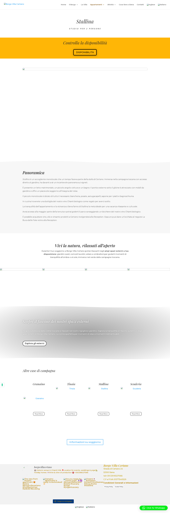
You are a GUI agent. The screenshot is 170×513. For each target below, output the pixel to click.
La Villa (84, 5)
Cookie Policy (119, 487)
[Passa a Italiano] (90, 507)
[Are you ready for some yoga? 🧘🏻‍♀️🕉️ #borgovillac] (73, 488)
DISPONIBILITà (85, 52)
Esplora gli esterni (34, 343)
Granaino (39, 384)
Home (63, 5)
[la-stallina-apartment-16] (85, 151)
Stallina (103, 384)
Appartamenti (96, 5)
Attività (110, 5)
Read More (39, 414)
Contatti (140, 5)
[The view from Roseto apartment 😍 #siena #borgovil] (32, 488)
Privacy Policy (108, 487)
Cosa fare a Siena (126, 5)
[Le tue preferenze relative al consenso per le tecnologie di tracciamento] (2, 385)
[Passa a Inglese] (151, 6)
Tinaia (71, 384)
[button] (154, 508)
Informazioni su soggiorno (85, 442)
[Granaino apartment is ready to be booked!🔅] (53, 488)
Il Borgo (72, 5)
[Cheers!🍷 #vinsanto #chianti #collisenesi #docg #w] (94, 488)
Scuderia (135, 384)
